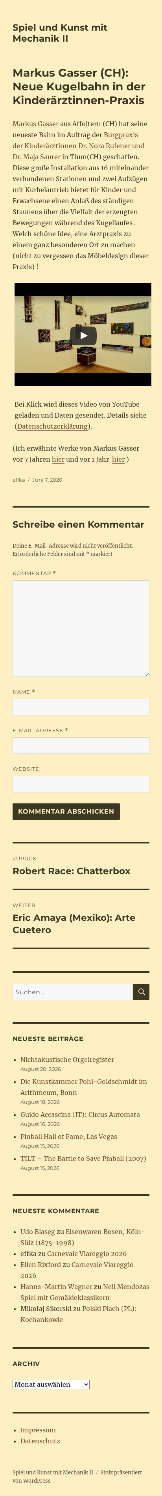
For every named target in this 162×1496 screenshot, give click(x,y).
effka (19, 480)
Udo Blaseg (37, 1232)
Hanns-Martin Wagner (56, 1287)
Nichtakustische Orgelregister (67, 1059)
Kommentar (34, 573)
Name (24, 692)
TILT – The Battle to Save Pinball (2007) (83, 1158)
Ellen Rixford (40, 1265)
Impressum (38, 1430)
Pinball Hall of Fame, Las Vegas (68, 1136)
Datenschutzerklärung (52, 426)
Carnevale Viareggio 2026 (87, 1254)
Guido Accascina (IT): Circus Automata (80, 1114)
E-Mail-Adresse (40, 730)
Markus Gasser (36, 124)
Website (26, 769)
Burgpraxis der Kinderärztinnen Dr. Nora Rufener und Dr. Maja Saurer (78, 146)
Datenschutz (40, 1441)
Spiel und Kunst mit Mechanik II (60, 33)
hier (58, 459)
